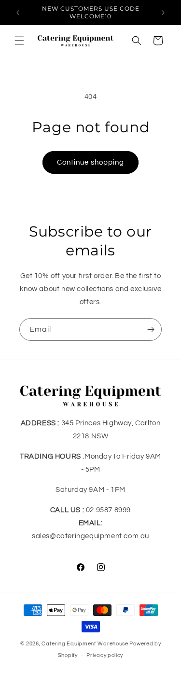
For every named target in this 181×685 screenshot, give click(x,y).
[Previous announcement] (17, 12)
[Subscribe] (150, 329)
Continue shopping (90, 162)
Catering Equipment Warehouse (85, 643)
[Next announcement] (163, 12)
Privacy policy (104, 655)
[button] (19, 40)
